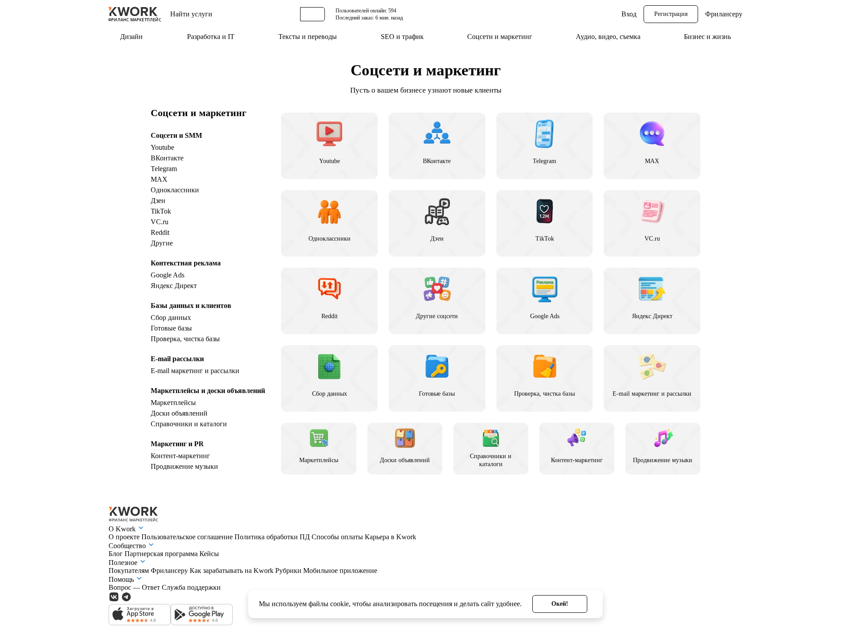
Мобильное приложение (340, 570)
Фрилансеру (723, 14)
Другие (162, 243)
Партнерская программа (162, 553)
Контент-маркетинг (180, 456)
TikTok (161, 211)
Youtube (162, 147)
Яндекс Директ (174, 285)
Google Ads (167, 275)
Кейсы (209, 553)
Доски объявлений (179, 413)
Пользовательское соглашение (187, 537)
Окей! (559, 603)
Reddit (160, 232)
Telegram (164, 168)
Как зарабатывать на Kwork (232, 570)
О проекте (125, 537)
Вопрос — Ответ (135, 587)
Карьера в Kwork (390, 537)
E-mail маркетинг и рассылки (195, 370)
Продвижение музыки (184, 466)
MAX (159, 179)
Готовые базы (171, 328)
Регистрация (670, 14)
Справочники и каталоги (189, 424)
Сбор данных (171, 317)
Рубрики (289, 570)
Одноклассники (175, 190)
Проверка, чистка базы (185, 339)
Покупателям (130, 570)
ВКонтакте (167, 158)
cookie (339, 604)
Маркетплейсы (173, 402)
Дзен (158, 200)
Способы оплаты (338, 537)
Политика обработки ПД (273, 537)
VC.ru (159, 222)
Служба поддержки (191, 587)
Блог (117, 553)
